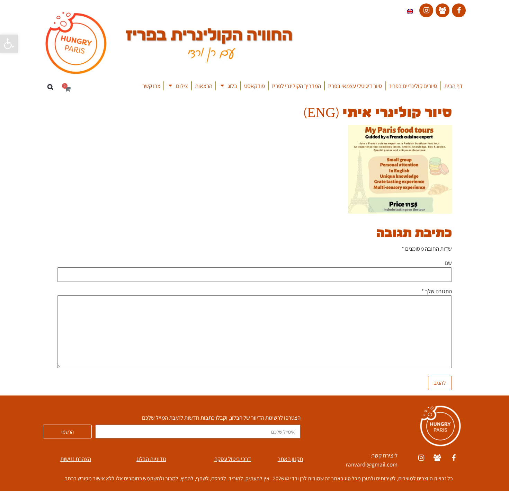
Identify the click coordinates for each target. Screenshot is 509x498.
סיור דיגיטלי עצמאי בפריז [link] (355, 86)
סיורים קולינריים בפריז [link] (413, 86)
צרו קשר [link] (151, 86)
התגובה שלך (436, 291)
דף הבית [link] (453, 86)
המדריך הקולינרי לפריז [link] (296, 86)
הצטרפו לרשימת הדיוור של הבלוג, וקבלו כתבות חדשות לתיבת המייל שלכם (221, 418)
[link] (9, 44)
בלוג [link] (232, 86)
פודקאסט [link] (254, 86)
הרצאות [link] (203, 86)
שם (448, 263)
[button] (50, 87)
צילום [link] (182, 86)
